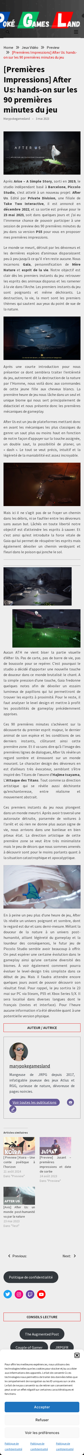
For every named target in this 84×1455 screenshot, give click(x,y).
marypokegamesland (17, 119)
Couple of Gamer (29, 1347)
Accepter (42, 1407)
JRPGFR (61, 1347)
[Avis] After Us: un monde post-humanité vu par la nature (19, 1212)
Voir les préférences (42, 1432)
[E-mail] (70, 1102)
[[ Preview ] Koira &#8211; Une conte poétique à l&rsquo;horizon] (19, 1146)
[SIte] (12, 1109)
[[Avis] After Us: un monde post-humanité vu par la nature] (19, 1196)
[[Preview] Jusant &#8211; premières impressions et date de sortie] (55, 1146)
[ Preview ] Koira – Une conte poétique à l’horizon (19, 1162)
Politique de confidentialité (31, 1277)
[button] (77, 1355)
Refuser (42, 1420)
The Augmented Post (42, 1334)
